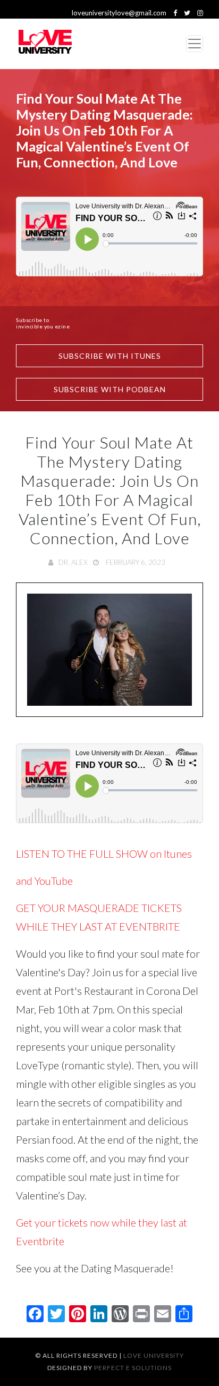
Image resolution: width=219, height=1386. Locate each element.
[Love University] (45, 44)
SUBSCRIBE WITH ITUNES (109, 355)
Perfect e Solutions (133, 1368)
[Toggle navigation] (194, 43)
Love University (153, 1355)
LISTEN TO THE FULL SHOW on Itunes (105, 853)
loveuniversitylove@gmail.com (119, 13)
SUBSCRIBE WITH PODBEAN (110, 389)
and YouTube (44, 880)
